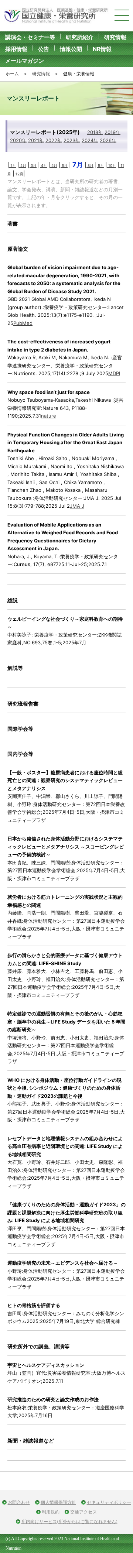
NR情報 (102, 48)
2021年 (36, 140)
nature (48, 416)
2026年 (108, 140)
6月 (64, 165)
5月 (53, 165)
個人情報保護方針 (58, 1502)
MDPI (114, 373)
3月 (33, 165)
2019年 (112, 132)
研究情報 (115, 37)
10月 (111, 165)
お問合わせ (19, 1502)
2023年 (72, 140)
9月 (100, 165)
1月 (12, 165)
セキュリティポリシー (109, 1502)
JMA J (77, 506)
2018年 (95, 132)
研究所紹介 (79, 37)
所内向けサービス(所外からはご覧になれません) (69, 1521)
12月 (18, 174)
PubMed (23, 323)
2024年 (90, 140)
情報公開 (71, 48)
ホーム (12, 73)
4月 (43, 165)
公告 (43, 48)
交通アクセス (83, 1512)
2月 (22, 165)
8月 (89, 165)
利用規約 (50, 1512)
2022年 (53, 140)
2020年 (18, 140)
